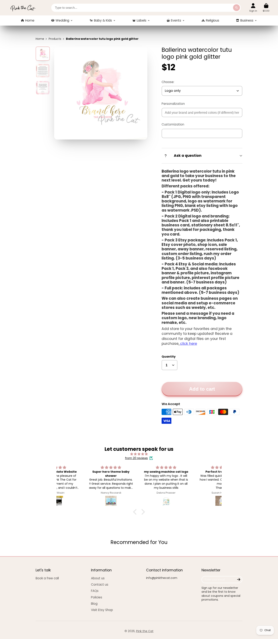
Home (29, 20)
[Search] (236, 7)
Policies (96, 597)
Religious (212, 20)
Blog (94, 603)
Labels (141, 20)
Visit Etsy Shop (102, 610)
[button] (136, 512)
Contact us (99, 584)
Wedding (62, 20)
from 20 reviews (136, 458)
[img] (139, 454)
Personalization (173, 104)
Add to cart (202, 389)
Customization (173, 124)
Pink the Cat (144, 631)
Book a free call (47, 578)
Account (253, 7)
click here (188, 343)
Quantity (169, 357)
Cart (266, 7)
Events (176, 20)
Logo (23, 7)
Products (55, 39)
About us (98, 578)
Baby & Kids (103, 20)
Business (246, 20)
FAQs (95, 591)
